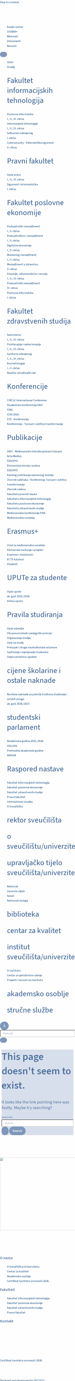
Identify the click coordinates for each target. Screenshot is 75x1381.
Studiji (11, 67)
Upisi (10, 62)
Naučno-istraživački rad (21, 373)
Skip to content (9, 2)
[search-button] (3, 1040)
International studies (20, 802)
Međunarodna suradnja (21, 518)
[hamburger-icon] (3, 54)
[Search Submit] (5, 1131)
